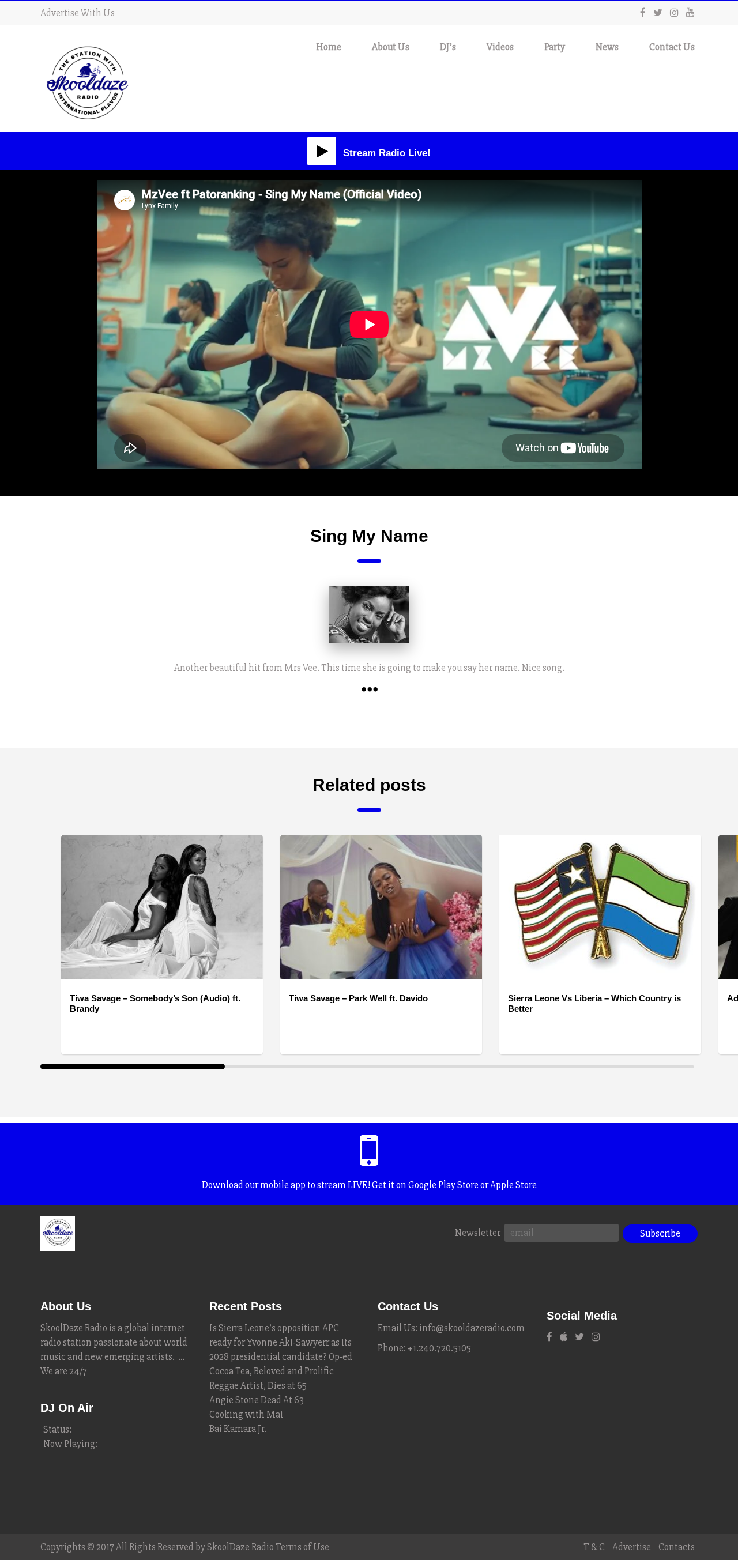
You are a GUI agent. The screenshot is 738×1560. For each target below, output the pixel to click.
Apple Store (513, 1185)
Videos (500, 47)
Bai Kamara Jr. (237, 1429)
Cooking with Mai (246, 1414)
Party (554, 47)
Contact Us (672, 47)
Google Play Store (443, 1185)
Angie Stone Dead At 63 (256, 1400)
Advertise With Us (77, 13)
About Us (390, 47)
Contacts (676, 1547)
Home (328, 47)
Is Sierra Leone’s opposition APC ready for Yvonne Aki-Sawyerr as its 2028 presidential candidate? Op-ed (280, 1342)
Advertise (631, 1547)
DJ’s (448, 47)
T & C (594, 1547)
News (607, 47)
